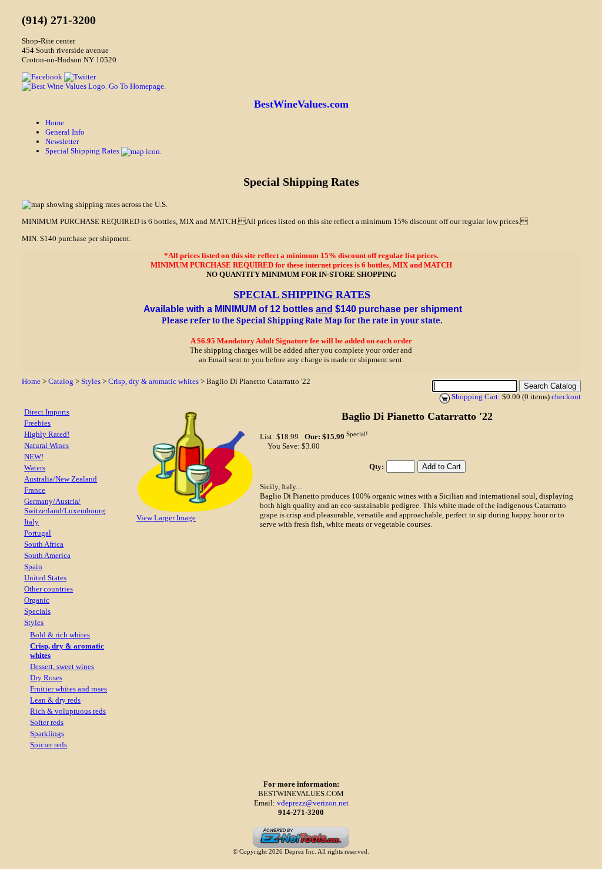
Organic (36, 600)
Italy (31, 521)
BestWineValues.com (301, 104)
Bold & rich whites (60, 634)
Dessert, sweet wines (62, 666)
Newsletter (62, 141)
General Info (65, 132)
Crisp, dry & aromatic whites (153, 381)
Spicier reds (48, 744)
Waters (34, 467)
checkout (566, 396)
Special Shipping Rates (83, 150)
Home (54, 122)
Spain (33, 566)
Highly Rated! (46, 434)
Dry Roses (46, 677)
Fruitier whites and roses (68, 688)
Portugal (37, 533)
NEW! (34, 456)
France (34, 490)
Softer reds (46, 722)
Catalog (60, 381)
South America (47, 555)
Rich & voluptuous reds (68, 711)
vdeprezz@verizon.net (313, 802)
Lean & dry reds (55, 700)
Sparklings (47, 733)
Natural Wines (46, 445)
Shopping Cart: (476, 396)
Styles (91, 381)
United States (45, 577)
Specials (37, 611)
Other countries (48, 588)
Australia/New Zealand (60, 478)
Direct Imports (46, 411)
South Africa (43, 544)
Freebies (37, 423)
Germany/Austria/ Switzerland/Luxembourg (64, 506)
